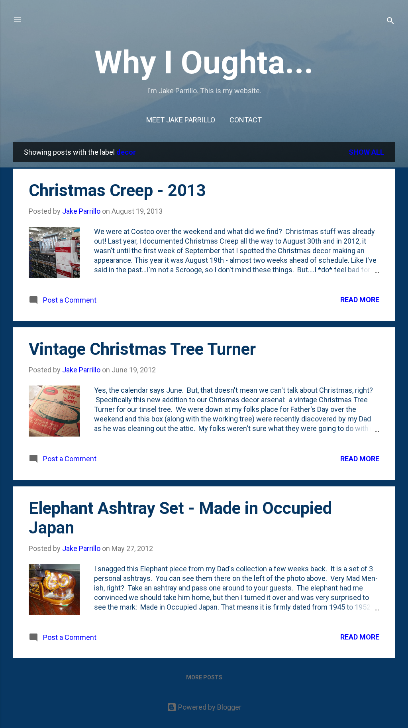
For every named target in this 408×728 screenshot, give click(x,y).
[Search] (390, 22)
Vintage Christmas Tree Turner (142, 349)
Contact (246, 120)
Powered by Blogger (209, 707)
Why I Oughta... (204, 62)
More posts (204, 677)
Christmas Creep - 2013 (117, 190)
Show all (366, 152)
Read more (359, 299)
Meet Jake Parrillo (180, 120)
